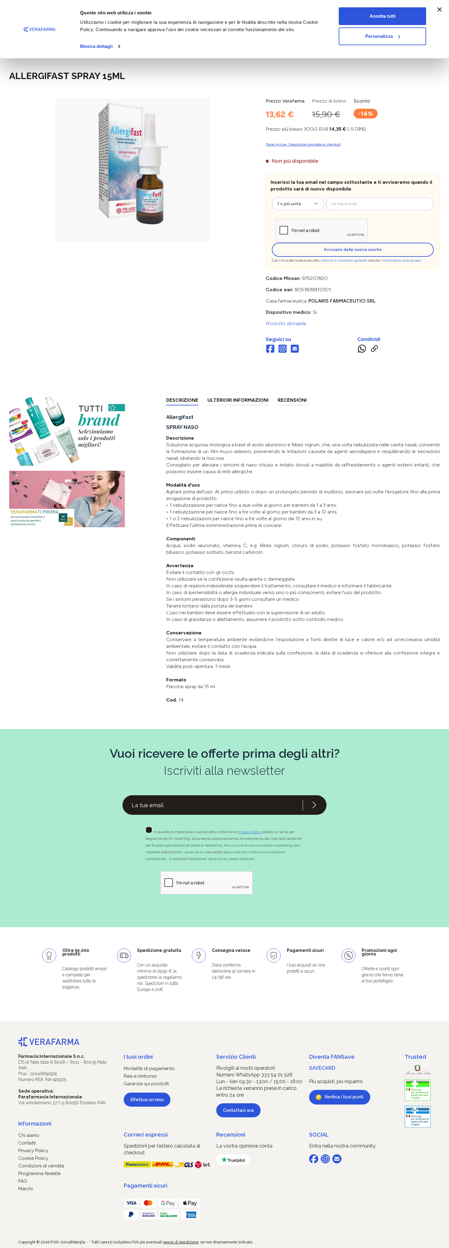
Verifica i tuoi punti (343, 1096)
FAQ (22, 1181)
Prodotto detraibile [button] (286, 323)
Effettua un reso (147, 1099)
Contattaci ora (238, 1110)
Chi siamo (28, 1135)
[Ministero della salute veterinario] (418, 1116)
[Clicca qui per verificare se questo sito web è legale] (418, 1090)
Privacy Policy (250, 832)
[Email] (294, 349)
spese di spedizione (181, 1242)
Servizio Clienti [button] (236, 1057)
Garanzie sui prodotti (146, 1084)
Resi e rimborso (140, 1076)
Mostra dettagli (96, 46)
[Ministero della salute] (418, 1069)
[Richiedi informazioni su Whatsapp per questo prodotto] (362, 350)
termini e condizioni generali (344, 261)
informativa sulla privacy (402, 261)
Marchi (25, 1189)
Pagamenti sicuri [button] (145, 1185)
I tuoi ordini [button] (138, 1057)
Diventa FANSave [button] (332, 1057)
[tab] (182, 401)
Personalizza (379, 36)
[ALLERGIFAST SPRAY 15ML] (132, 164)
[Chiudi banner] (439, 9)
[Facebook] (270, 349)
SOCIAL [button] (319, 1134)
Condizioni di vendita (41, 1166)
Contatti (27, 1143)
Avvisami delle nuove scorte (353, 249)
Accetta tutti (383, 16)
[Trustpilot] (233, 1159)
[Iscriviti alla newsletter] (314, 805)
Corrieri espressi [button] (146, 1134)
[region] (133, 170)
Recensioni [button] (230, 1134)
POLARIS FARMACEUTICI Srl (342, 301)
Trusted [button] (415, 1057)
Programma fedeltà (39, 1173)
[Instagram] (282, 349)
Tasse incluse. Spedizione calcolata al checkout (303, 144)
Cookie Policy (33, 1158)
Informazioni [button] (34, 1123)
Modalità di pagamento (149, 1068)
